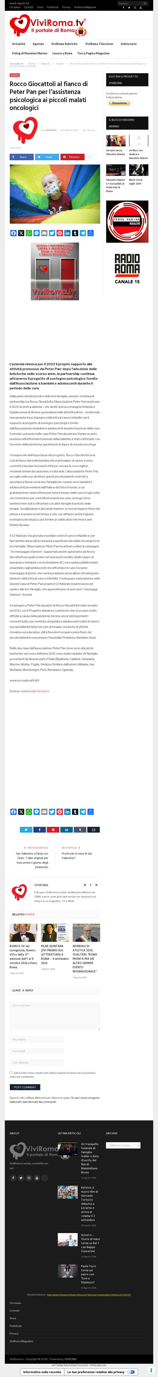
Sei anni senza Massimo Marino (115, 152)
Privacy (66, 7)
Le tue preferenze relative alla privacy (95, 1372)
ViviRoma (50, 130)
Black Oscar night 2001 (136, 182)
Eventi (14, 75)
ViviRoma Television (99, 43)
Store (40, 7)
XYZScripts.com (98, 1365)
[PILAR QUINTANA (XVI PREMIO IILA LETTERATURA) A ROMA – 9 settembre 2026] (55, 933)
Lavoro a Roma (62, 53)
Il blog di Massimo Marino (29, 53)
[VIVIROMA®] (48, 24)
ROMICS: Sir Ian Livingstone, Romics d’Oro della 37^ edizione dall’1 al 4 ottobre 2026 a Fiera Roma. (23, 957)
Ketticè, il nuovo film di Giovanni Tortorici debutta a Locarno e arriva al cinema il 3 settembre (89, 1204)
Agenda (38, 43)
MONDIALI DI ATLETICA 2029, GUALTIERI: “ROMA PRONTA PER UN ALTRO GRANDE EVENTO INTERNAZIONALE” (85, 959)
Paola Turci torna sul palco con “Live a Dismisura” (88, 1274)
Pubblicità (52, 7)
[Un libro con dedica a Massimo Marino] (139, 141)
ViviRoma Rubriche (64, 43)
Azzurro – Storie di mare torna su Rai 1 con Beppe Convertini (90, 1243)
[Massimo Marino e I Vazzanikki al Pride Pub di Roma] (116, 170)
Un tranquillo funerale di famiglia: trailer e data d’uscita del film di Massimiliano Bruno (90, 1158)
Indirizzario (129, 43)
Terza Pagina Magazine (93, 53)
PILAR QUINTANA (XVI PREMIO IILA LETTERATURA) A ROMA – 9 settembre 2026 (55, 955)
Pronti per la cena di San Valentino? (77, 856)
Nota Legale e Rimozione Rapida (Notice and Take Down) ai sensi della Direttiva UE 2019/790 (89, 1295)
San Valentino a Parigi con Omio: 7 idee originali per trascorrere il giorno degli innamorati (32, 860)
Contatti (28, 7)
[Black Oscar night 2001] (139, 170)
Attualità (18, 43)
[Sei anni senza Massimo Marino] (116, 141)
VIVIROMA (70, 1359)
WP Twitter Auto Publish (64, 1365)
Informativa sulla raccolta (42, 1372)
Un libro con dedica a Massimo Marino (138, 154)
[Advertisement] (55, 330)
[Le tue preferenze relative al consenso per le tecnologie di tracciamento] (151, 1370)
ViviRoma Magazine (85, 7)
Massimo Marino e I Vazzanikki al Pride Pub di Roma (115, 186)
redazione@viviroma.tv (35, 691)
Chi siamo (15, 7)
